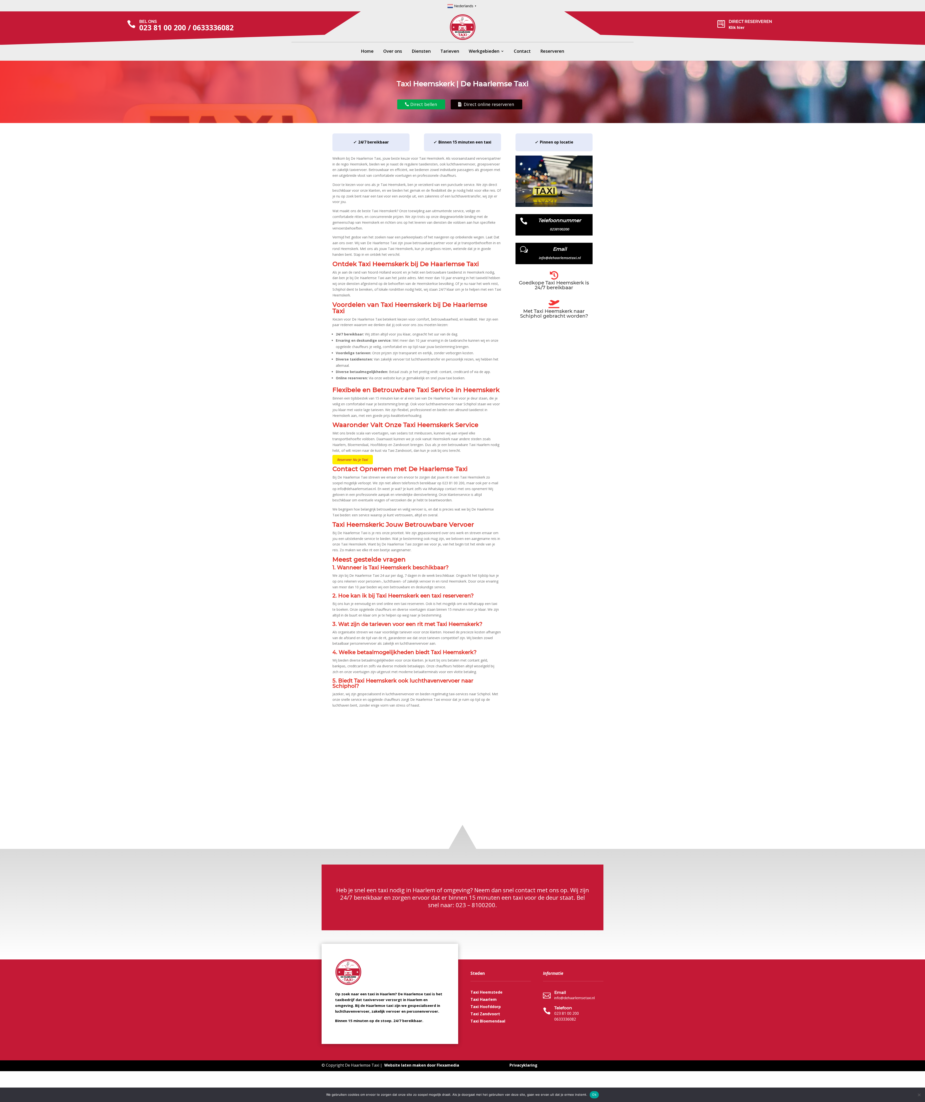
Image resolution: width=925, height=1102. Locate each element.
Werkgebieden (484, 51)
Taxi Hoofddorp (485, 1007)
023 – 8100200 (475, 905)
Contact (522, 51)
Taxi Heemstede (486, 992)
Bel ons (148, 21)
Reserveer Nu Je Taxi (352, 459)
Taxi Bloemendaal (487, 1021)
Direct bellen (423, 104)
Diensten (421, 51)
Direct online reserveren (489, 104)
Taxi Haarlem (483, 1000)
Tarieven (449, 51)
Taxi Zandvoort (485, 1014)
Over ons (392, 51)
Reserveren (552, 51)
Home (367, 51)
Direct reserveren (750, 21)
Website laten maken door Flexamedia (421, 1065)
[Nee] (919, 1094)
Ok (594, 1094)
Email (560, 992)
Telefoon (563, 1007)
